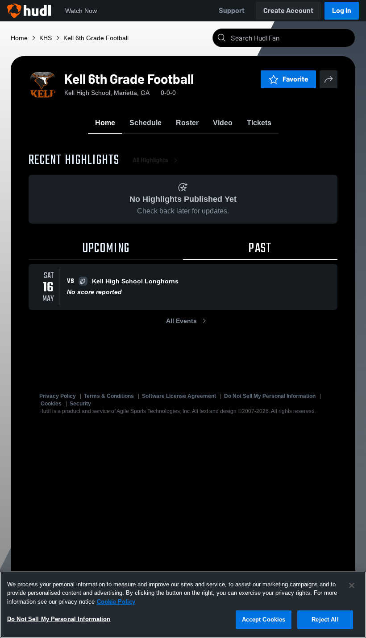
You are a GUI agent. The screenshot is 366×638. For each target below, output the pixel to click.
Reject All (325, 619)
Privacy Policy (57, 396)
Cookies (51, 404)
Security (80, 404)
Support (232, 10)
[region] (183, 604)
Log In (341, 10)
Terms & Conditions (109, 396)
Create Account (288, 10)
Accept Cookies (264, 619)
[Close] (352, 585)
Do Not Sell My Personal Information (270, 396)
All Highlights (150, 160)
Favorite (295, 79)
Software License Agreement (179, 396)
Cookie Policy (116, 601)
